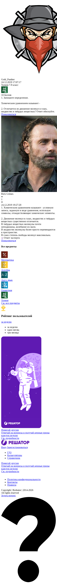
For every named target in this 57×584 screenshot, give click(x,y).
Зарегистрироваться (17, 447)
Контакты (12, 482)
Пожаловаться (8, 114)
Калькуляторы (14, 455)
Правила (11, 485)
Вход (3, 447)
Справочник (13, 458)
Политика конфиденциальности (24, 479)
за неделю (6, 322)
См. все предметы (10, 303)
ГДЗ (9, 452)
